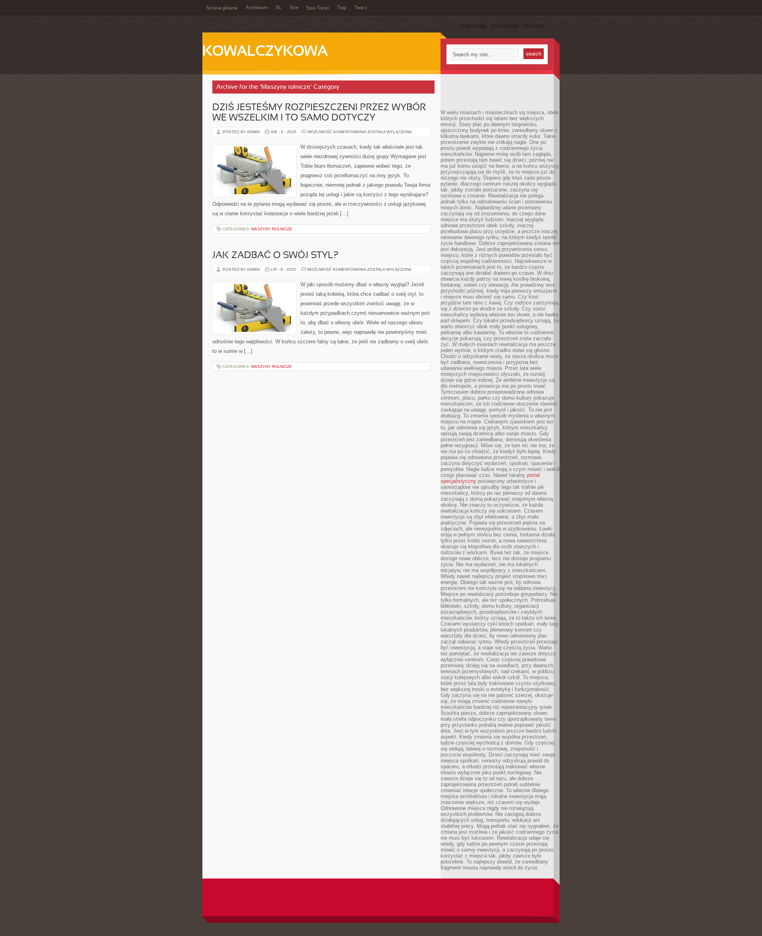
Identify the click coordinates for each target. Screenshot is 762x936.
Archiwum (257, 8)
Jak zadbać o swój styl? (275, 255)
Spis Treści (317, 8)
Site (294, 8)
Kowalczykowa (265, 52)
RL (279, 8)
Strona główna (222, 8)
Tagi (341, 8)
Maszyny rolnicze (271, 229)
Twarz (360, 8)
